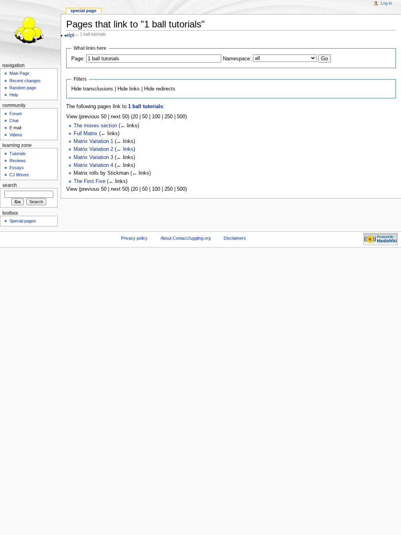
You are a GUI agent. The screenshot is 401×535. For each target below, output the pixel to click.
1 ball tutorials (145, 106)
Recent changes (25, 80)
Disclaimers (235, 238)
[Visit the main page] (30, 30)
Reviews (17, 160)
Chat (13, 120)
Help (13, 94)
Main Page (19, 73)
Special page (83, 10)
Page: (78, 58)
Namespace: (237, 58)
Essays (16, 167)
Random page (22, 87)
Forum (15, 113)
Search (9, 185)
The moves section (95, 125)
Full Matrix (86, 133)
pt (72, 35)
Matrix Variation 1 (93, 141)
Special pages (22, 221)
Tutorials (17, 153)
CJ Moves (19, 174)
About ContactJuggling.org (186, 238)
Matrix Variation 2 (93, 149)
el (68, 35)
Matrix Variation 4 (93, 165)
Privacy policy (134, 238)
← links (125, 149)
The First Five (89, 181)
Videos (15, 134)
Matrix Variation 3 (93, 157)
